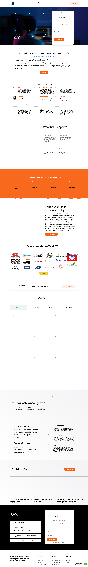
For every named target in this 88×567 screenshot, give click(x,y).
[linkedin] (18, 563)
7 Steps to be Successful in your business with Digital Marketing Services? (72, 500)
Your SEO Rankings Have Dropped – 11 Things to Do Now (50, 500)
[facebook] (10, 563)
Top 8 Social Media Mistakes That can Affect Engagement (26, 500)
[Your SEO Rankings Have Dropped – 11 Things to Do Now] (50, 486)
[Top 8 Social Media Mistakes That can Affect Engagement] (26, 486)
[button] (25, 522)
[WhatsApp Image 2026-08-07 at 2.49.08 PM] (12, 1)
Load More (44, 273)
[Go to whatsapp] (85, 564)
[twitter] (12, 563)
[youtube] (16, 563)
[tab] (18, 307)
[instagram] (14, 563)
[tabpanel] (44, 345)
